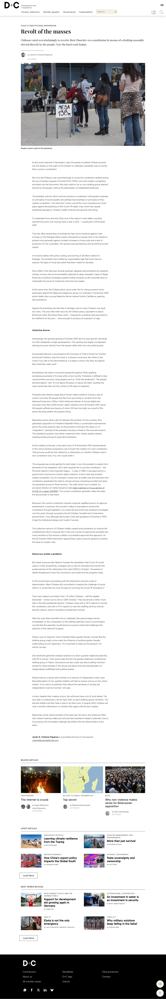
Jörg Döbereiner (39, 808)
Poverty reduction (30, 12)
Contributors (29, 971)
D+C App (67, 976)
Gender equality (51, 12)
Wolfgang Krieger (52, 864)
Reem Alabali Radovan (117, 904)
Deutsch (162, 5)
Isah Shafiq (113, 864)
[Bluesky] (52, 990)
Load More (28, 875)
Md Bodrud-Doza (115, 844)
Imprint (66, 981)
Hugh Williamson (40, 805)
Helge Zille (50, 909)
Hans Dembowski (120, 812)
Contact (106, 976)
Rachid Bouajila (51, 845)
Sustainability (86, 12)
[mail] (25, 990)
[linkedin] (45, 990)
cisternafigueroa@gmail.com (45, 740)
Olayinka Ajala (114, 927)
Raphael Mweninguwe (80, 805)
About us (27, 976)
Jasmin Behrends (52, 927)
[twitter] (38, 990)
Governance (69, 12)
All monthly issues (32, 981)
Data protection (110, 971)
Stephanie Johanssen (67, 927)
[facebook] (31, 990)
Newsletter (67, 971)
